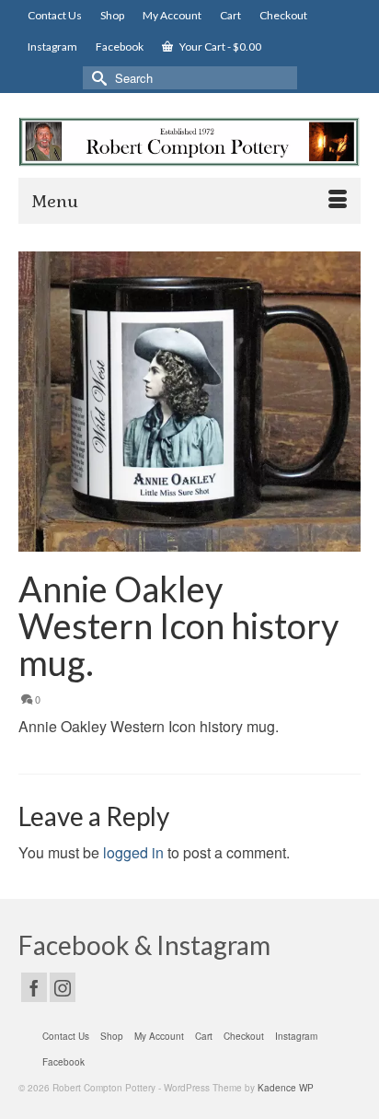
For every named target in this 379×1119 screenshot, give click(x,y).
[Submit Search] (96, 77)
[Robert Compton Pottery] (189, 142)
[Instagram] (62, 987)
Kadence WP (286, 1087)
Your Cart (219, 46)
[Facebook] (34, 987)
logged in (133, 852)
